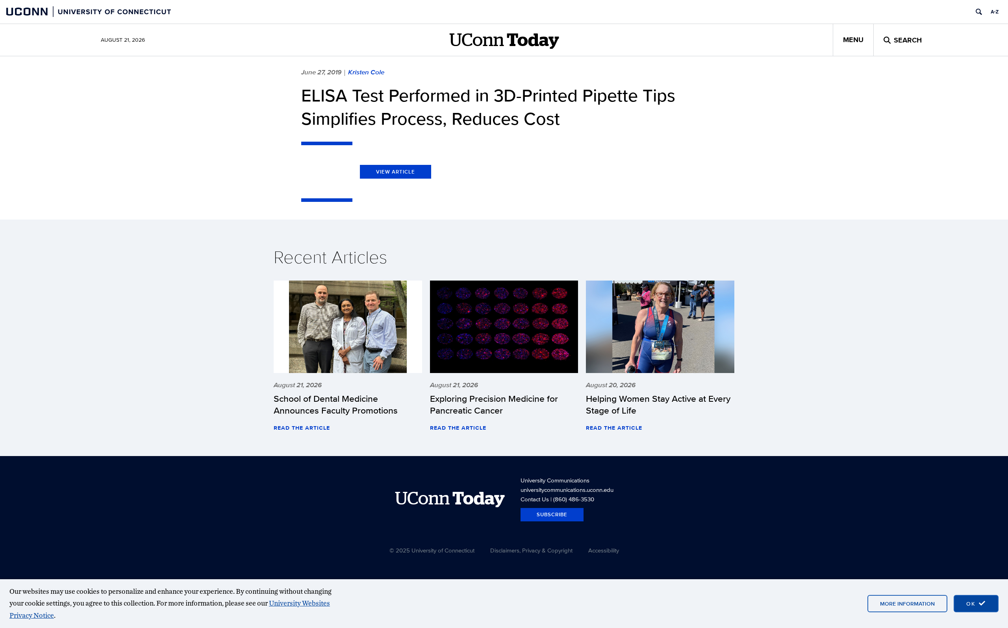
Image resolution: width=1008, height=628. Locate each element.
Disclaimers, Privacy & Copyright (531, 550)
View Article (395, 171)
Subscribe (552, 514)
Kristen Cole (366, 72)
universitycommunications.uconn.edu (567, 490)
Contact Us (535, 499)
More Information (907, 604)
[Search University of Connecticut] (979, 12)
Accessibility (603, 550)
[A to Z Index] (994, 12)
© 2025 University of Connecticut (431, 550)
